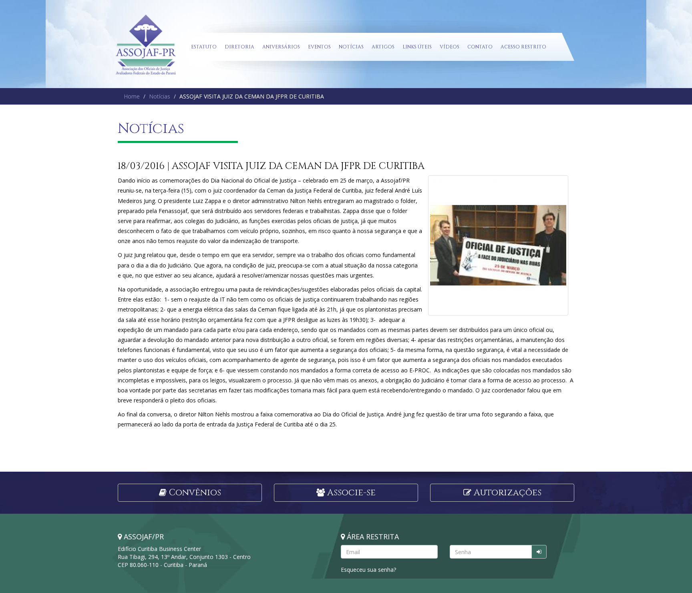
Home (132, 96)
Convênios (194, 493)
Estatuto (204, 47)
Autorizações (506, 493)
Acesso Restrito (523, 47)
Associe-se (350, 493)
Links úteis (417, 47)
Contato (480, 47)
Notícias (351, 47)
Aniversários (281, 47)
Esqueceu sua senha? (368, 569)
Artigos (383, 47)
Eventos (319, 47)
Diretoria (239, 47)
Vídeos (449, 47)
